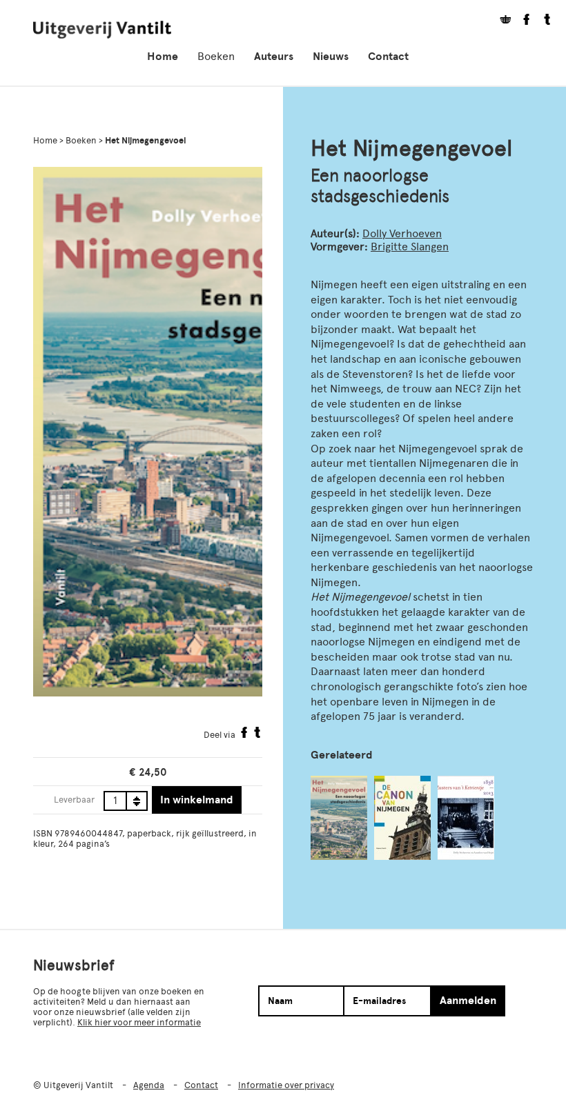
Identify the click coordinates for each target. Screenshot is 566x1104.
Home (162, 56)
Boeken (216, 56)
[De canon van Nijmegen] (402, 818)
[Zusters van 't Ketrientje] (466, 818)
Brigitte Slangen (410, 246)
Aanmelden (468, 1000)
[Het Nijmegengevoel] (339, 818)
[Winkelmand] (500, 21)
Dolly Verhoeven (402, 233)
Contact (388, 56)
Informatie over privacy (286, 1085)
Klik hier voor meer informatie (139, 1022)
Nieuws (331, 56)
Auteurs (273, 56)
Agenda (148, 1085)
